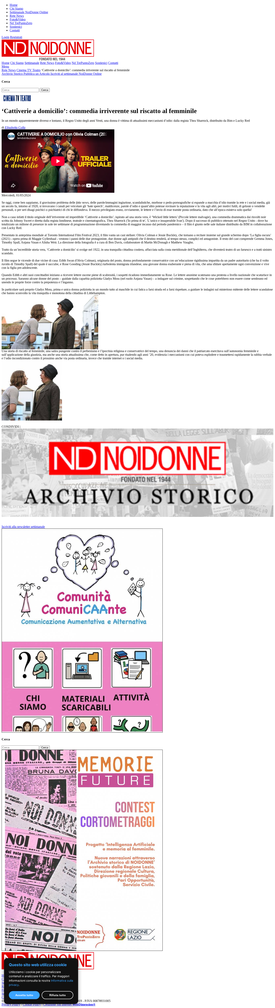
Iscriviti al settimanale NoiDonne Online (76, 73)
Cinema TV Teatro (28, 70)
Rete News (17, 16)
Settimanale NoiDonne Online (29, 12)
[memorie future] (82, 949)
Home (14, 5)
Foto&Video (18, 19)
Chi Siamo (16, 8)
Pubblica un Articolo (37, 73)
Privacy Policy (11, 1004)
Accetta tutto (24, 995)
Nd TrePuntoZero (21, 23)
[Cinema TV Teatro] (17, 101)
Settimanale (32, 63)
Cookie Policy (32, 1004)
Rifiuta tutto (57, 995)
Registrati (16, 37)
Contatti (15, 30)
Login (5, 37)
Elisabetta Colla (15, 127)
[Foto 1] (32, 419)
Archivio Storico (13, 73)
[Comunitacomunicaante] (82, 731)
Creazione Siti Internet (69, 1004)
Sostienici (16, 26)
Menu (5, 66)
